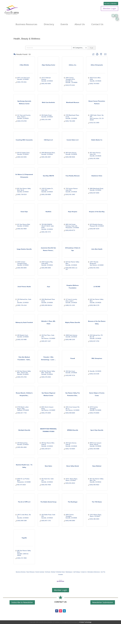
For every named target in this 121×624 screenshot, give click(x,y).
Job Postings (76, 572)
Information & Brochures (93, 572)
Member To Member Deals (58, 572)
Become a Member (110, 3)
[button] (15, 54)
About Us (80, 24)
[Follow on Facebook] (113, 15)
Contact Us (97, 24)
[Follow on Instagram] (116, 15)
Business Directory (21, 572)
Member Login (109, 8)
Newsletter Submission (102, 602)
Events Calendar (40, 572)
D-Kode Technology (85, 622)
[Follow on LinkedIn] (117, 19)
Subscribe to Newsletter (22, 602)
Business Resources (26, 24)
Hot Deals (47, 572)
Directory (49, 24)
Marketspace (69, 572)
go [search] (92, 48)
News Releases (30, 572)
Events (64, 24)
